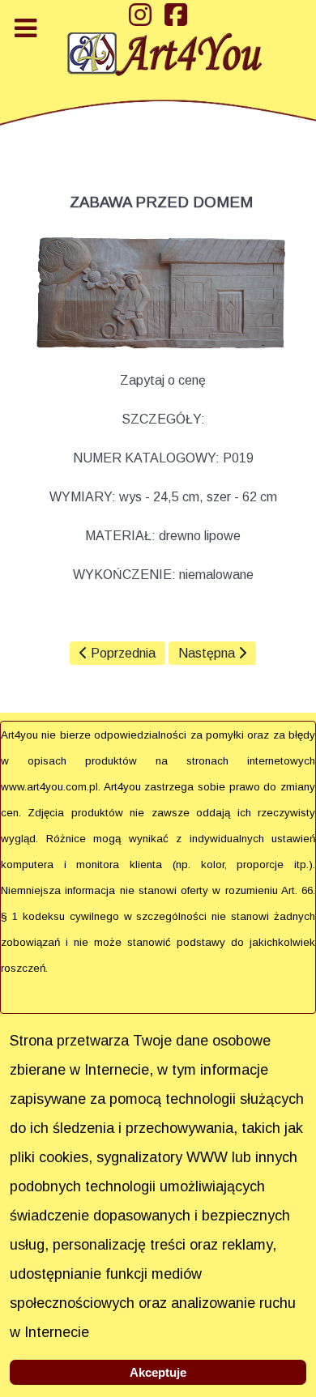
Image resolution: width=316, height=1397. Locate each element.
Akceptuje (158, 1372)
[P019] (163, 292)
